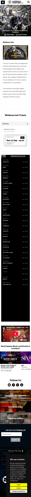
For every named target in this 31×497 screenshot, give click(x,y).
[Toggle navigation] (3, 2)
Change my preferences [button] (18, 491)
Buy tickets (25, 162)
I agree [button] (18, 484)
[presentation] (2, 358)
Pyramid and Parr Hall (6, 368)
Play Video (10, 34)
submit (15, 440)
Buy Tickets (22, 34)
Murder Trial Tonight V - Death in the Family (9, 366)
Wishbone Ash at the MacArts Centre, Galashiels (15, 31)
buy (22, 137)
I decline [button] (18, 488)
